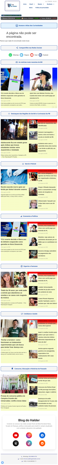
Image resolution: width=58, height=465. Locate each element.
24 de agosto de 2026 (43, 344)
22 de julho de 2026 (42, 408)
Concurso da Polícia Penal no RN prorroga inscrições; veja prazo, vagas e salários (47, 389)
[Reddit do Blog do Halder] (42, 443)
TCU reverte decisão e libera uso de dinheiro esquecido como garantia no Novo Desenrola (13, 95)
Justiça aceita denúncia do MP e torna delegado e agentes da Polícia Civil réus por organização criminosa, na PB (47, 175)
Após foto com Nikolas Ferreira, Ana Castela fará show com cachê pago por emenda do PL (42, 95)
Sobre (30, 7)
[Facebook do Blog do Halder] (42, 435)
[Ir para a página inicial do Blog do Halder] (12, 6)
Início (25, 4)
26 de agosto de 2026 (5, 100)
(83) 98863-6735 (33, 456)
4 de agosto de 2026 (42, 128)
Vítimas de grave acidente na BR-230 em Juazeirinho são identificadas (47, 123)
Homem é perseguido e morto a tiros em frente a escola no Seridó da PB (46, 134)
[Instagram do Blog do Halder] (29, 435)
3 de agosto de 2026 (42, 153)
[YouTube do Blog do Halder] (16, 435)
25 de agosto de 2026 (5, 152)
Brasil (31, 4)
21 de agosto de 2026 (43, 294)
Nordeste (49, 4)
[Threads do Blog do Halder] (16, 443)
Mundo (40, 4)
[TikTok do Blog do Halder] (29, 443)
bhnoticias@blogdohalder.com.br (31, 459)
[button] (14, 55)
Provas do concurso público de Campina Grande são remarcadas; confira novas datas (13, 398)
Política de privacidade (42, 7)
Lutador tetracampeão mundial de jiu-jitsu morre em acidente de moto (46, 289)
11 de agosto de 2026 (43, 383)
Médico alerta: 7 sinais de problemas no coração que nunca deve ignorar (47, 323)
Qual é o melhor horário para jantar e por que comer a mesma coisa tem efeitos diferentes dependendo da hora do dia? (47, 337)
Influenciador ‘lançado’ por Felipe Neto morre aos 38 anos (47, 203)
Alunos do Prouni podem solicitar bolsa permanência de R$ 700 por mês (47, 378)
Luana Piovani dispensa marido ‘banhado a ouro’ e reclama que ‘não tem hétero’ (47, 301)
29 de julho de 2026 (42, 394)
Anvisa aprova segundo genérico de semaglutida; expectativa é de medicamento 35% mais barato (46, 353)
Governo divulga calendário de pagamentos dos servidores (47, 253)
